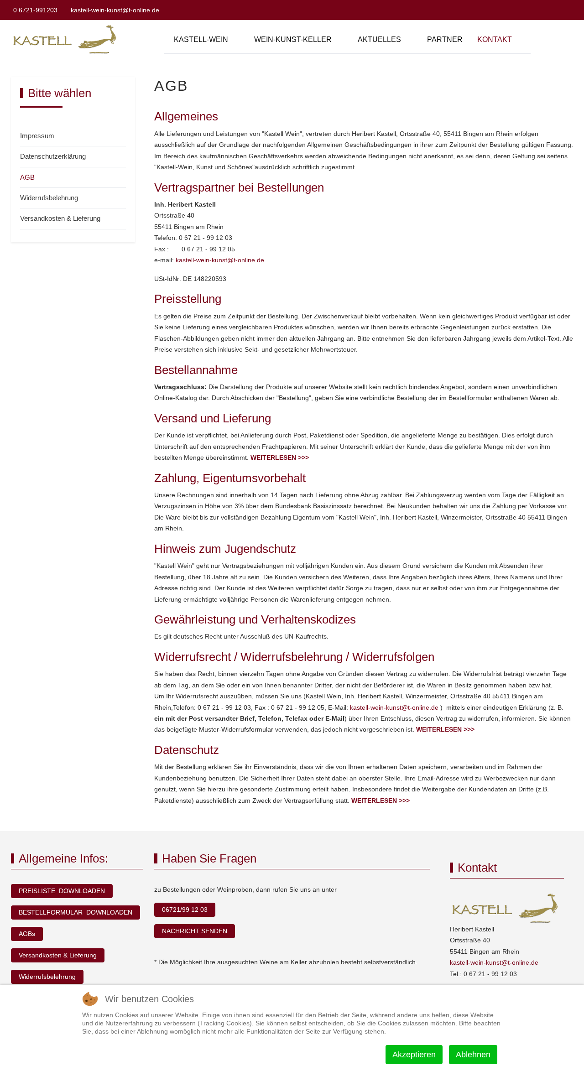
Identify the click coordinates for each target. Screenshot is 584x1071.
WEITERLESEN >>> (279, 457)
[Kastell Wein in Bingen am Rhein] (66, 39)
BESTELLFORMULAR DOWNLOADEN (75, 912)
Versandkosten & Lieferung (58, 955)
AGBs (27, 933)
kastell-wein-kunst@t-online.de (115, 10)
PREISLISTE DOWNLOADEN (62, 890)
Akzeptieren (414, 1054)
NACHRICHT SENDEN (194, 931)
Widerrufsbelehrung (47, 976)
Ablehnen (473, 1054)
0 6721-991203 (35, 10)
